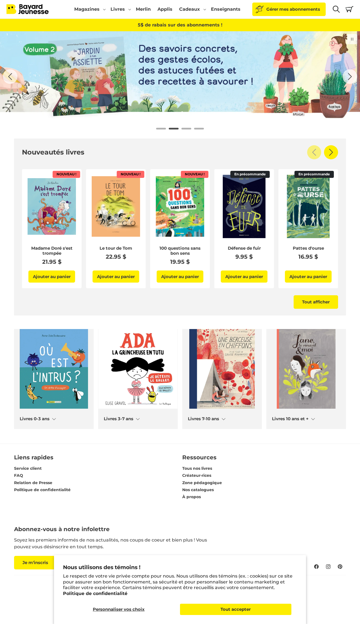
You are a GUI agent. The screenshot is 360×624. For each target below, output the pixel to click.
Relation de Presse (33, 482)
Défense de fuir (244, 248)
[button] (89, 9)
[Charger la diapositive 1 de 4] (161, 128)
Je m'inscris (35, 562)
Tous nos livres (197, 468)
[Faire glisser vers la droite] (331, 152)
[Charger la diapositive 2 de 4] (173, 128)
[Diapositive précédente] (10, 76)
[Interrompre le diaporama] (352, 39)
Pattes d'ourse (308, 248)
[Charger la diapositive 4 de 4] (199, 128)
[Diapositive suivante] (350, 76)
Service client (28, 468)
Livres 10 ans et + (290, 418)
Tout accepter (235, 609)
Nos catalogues (198, 489)
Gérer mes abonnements (293, 9)
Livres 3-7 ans (118, 418)
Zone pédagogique (202, 482)
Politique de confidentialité (95, 593)
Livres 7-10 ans (203, 418)
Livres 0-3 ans (35, 418)
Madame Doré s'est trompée (52, 251)
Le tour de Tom (116, 248)
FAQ (18, 475)
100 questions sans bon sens (180, 251)
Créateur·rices (196, 475)
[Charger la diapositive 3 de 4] (186, 128)
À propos (191, 496)
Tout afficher (316, 302)
